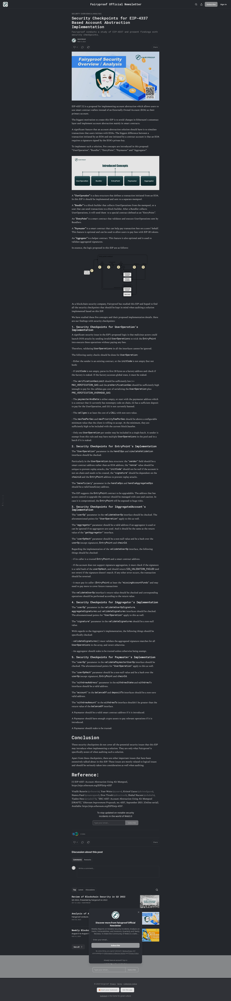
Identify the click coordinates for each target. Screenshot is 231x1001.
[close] (139, 912)
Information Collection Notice (114, 953)
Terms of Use (127, 951)
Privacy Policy (133, 953)
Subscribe (115, 945)
